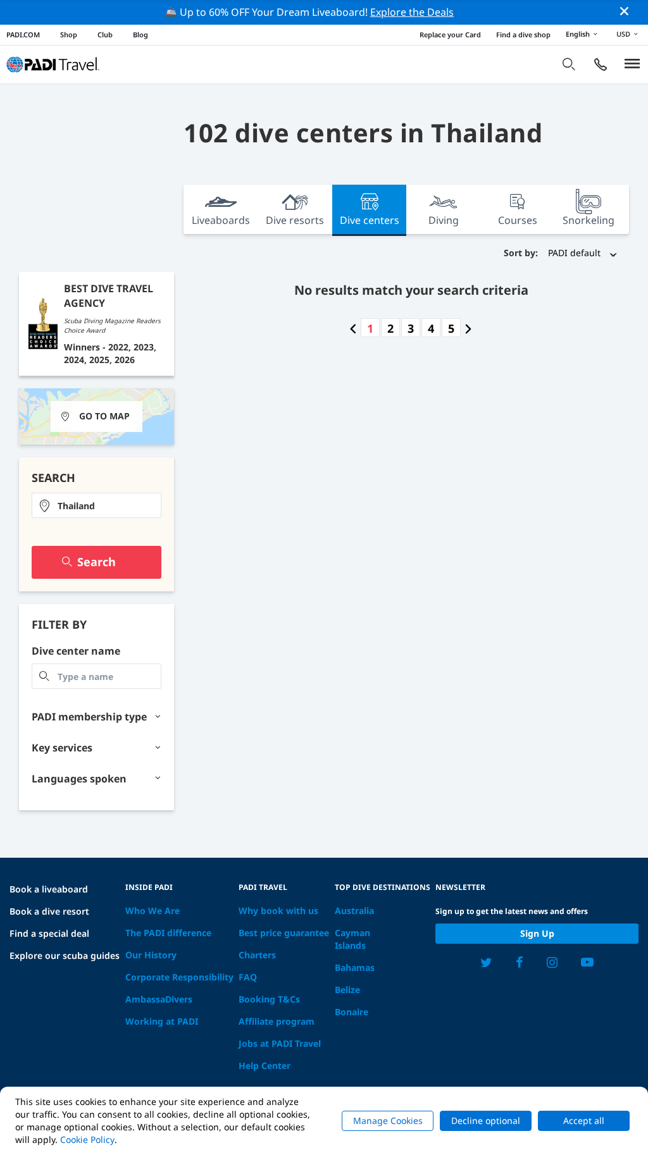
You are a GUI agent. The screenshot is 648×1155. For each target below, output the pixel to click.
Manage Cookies (388, 1121)
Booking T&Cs (269, 999)
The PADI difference (168, 933)
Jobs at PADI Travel (280, 1043)
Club (105, 34)
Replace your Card (450, 34)
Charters (257, 955)
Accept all (583, 1121)
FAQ (248, 977)
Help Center (264, 1065)
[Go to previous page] (353, 328)
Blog (140, 34)
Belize (347, 990)
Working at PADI (161, 1021)
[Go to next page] (468, 328)
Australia (354, 911)
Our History (151, 955)
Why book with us (278, 911)
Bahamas (355, 967)
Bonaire (351, 1012)
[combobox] (96, 505)
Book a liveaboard (48, 889)
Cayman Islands (352, 939)
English (578, 34)
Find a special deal (49, 933)
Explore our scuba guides (64, 955)
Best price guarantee (284, 933)
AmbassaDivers (158, 999)
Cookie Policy (87, 1139)
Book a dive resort (49, 911)
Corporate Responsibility (179, 977)
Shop (68, 34)
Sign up (537, 933)
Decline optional (485, 1121)
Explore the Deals (412, 12)
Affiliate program (277, 1021)
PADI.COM (23, 34)
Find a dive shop (523, 34)
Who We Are (152, 911)
